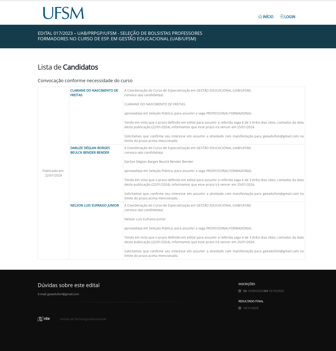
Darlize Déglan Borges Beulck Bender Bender (90, 150)
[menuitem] (265, 14)
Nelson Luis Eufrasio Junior (94, 205)
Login (289, 16)
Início (267, 16)
